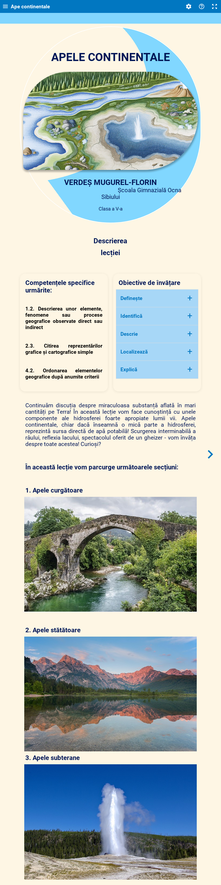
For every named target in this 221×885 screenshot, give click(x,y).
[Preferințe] (188, 6)
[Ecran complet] (214, 6)
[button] (157, 298)
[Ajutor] (201, 6)
